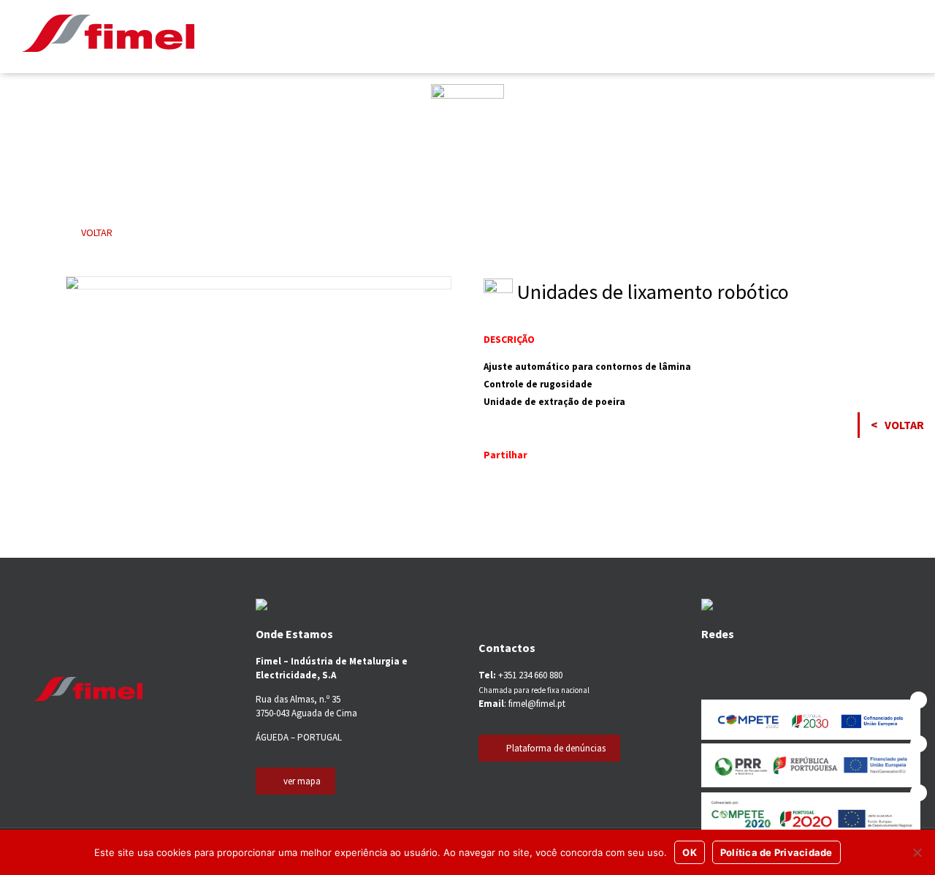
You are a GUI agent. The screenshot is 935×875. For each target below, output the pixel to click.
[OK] (916, 852)
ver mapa (302, 781)
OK (689, 852)
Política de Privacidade (776, 852)
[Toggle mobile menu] (904, 37)
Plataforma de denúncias (556, 748)
